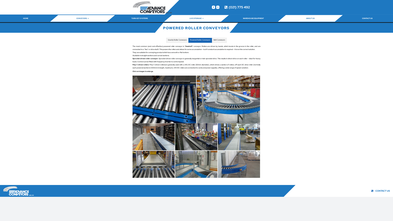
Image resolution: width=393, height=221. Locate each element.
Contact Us (382, 190)
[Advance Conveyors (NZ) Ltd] (152, 2)
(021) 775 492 (239, 7)
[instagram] (217, 7)
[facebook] (213, 7)
